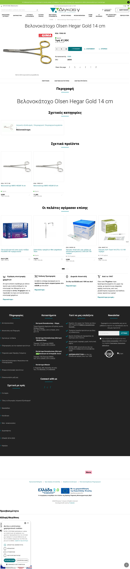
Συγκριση (103, 49)
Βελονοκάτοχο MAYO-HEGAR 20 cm (45, 186)
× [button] (28, 523)
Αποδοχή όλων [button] (10, 560)
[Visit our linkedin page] (51, 387)
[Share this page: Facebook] (69, 67)
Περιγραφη (45, 81)
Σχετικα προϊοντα (81, 81)
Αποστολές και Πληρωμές (11, 331)
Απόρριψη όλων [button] (22, 560)
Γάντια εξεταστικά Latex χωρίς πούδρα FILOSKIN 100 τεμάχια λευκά (15, 250)
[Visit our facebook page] (45, 387)
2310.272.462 (6, 5)
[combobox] (25, 523)
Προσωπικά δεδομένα (35, 482)
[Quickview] (29, 170)
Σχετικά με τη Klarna (9, 338)
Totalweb (72, 503)
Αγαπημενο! (90, 49)
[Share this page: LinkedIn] (85, 67)
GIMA (69, 56)
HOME (51, 19)
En (128, 5)
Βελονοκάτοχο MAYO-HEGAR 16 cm (13, 186)
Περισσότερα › (8, 299)
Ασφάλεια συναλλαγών (70, 482)
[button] (63, 268)
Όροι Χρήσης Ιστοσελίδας (52, 482)
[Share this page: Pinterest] (80, 67)
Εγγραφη (124, 333)
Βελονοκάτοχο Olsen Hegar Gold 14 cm (69, 19)
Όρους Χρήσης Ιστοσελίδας (110, 341)
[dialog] (16, 544)
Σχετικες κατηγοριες (62, 81)
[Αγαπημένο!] (29, 174)
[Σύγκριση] (29, 179)
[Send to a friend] (96, 67)
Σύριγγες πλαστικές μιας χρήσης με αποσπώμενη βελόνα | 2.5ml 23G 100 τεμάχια (78, 251)
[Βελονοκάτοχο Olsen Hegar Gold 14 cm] (27, 52)
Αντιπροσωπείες (8, 323)
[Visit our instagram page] (48, 387)
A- (1, 524)
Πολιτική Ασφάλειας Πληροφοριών (90, 482)
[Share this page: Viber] (91, 67)
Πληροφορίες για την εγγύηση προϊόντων (16, 346)
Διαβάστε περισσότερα (21, 540)
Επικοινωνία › (14, 5)
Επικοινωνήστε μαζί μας (10, 377)
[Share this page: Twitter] (75, 67)
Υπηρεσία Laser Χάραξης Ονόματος (14, 353)
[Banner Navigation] (127, 241)
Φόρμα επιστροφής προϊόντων (13, 370)
